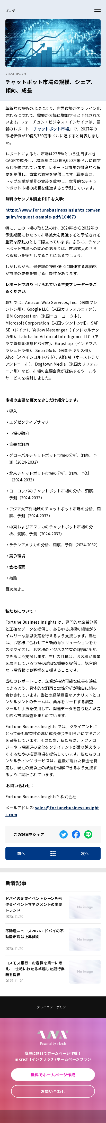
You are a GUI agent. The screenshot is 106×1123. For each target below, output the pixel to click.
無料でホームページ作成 (53, 1074)
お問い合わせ (53, 1091)
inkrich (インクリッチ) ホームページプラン (53, 1059)
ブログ (10, 10)
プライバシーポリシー (53, 1007)
